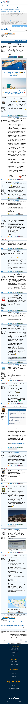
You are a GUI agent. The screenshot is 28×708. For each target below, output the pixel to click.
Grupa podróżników (14, 677)
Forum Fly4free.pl (14, 661)
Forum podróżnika (10, 11)
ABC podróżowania (14, 651)
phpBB (8, 643)
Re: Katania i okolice (16, 43)
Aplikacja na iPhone (14, 663)
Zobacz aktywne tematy (16, 9)
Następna (25, 621)
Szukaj (24, 7)
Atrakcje (22, 11)
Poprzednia (15, 621)
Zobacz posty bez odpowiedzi (6, 9)
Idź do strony (11, 621)
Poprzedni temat (17, 40)
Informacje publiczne (14, 689)
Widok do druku (4, 39)
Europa (15, 11)
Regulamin (20, 7)
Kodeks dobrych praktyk (14, 688)
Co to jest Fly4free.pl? (14, 648)
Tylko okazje (14, 652)
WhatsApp (14, 676)
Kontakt (14, 655)
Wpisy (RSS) (14, 666)
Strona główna (3, 11)
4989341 (10, 449)
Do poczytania (14, 654)
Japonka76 (19, 357)
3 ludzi (9, 525)
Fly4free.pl (6, 2)
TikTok (14, 675)
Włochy (18, 11)
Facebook (14, 672)
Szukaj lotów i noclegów (14, 649)
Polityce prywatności (11, 20)
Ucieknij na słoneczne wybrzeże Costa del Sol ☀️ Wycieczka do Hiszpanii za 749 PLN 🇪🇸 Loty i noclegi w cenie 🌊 (14, 92)
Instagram (14, 673)
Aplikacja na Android (14, 664)
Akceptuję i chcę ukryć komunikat (20, 26)
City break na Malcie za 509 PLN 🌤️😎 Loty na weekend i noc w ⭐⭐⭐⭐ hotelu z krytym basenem (14, 74)
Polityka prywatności (14, 686)
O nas (14, 684)
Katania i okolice (6, 29)
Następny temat (24, 40)
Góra (2, 115)
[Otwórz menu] (1, 2)
